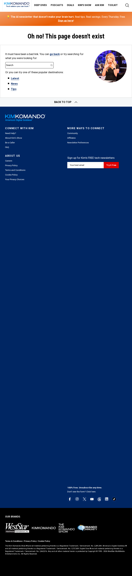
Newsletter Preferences (78, 142)
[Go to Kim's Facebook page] (70, 499)
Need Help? (10, 133)
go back (55, 54)
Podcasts (57, 5)
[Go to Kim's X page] (84, 499)
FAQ (7, 147)
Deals (70, 5)
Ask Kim (99, 5)
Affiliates (71, 138)
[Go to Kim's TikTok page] (114, 499)
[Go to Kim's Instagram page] (77, 499)
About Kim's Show (13, 138)
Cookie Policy (11, 175)
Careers (8, 161)
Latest (15, 78)
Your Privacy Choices (14, 179)
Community (72, 133)
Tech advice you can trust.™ (18, 6)
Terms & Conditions (14, 541)
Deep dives (40, 5)
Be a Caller (10, 142)
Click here (90, 491)
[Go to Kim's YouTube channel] (92, 499)
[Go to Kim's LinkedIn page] (106, 499)
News (14, 83)
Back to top (62, 102)
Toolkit (113, 5)
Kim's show (84, 5)
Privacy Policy (11, 165)
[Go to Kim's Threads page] (99, 499)
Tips (13, 89)
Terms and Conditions (15, 170)
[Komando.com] (17, 3)
